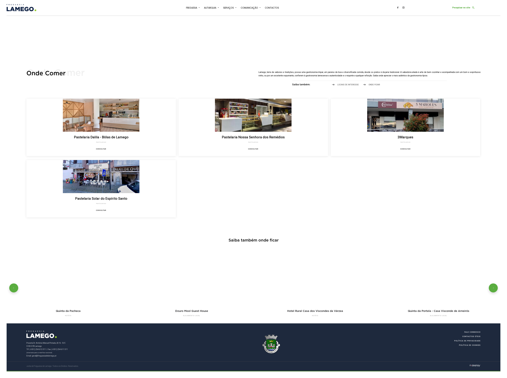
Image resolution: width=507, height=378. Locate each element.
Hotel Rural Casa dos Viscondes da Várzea (315, 311)
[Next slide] (493, 287)
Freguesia (191, 7)
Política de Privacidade (467, 341)
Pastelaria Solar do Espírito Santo (101, 199)
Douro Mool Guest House (191, 311)
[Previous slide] (13, 287)
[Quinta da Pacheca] (68, 287)
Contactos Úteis (471, 336)
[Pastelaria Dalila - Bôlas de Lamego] (101, 115)
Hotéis (68, 315)
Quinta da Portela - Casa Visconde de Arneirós (438, 311)
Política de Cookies (470, 345)
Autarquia (210, 7)
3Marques (405, 137)
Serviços (228, 7)
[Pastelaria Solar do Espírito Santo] (101, 177)
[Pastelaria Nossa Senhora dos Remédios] (253, 115)
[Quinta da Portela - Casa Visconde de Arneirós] (438, 287)
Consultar (101, 149)
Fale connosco (472, 332)
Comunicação (249, 7)
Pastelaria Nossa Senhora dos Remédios (253, 137)
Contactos (272, 7)
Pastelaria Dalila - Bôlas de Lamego (101, 137)
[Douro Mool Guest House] (191, 287)
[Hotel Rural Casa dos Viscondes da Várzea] (315, 287)
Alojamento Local (191, 315)
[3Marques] (405, 115)
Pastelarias (101, 142)
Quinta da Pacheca (68, 311)
